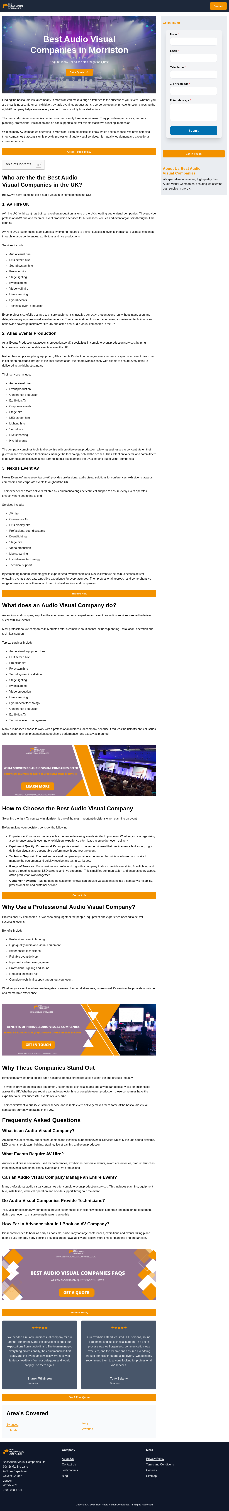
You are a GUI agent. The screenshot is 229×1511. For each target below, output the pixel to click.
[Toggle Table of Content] (37, 165)
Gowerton (87, 1428)
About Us (68, 1458)
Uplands (11, 1430)
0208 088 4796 (12, 1489)
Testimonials (70, 1470)
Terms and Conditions (160, 1464)
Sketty (85, 1423)
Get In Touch (194, 153)
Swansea (12, 1424)
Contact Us (79, 895)
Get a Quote (77, 72)
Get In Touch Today (79, 151)
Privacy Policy (155, 1458)
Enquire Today (79, 1312)
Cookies (151, 1470)
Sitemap (151, 1475)
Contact (218, 6)
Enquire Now (79, 593)
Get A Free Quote (79, 1397)
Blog (65, 1475)
